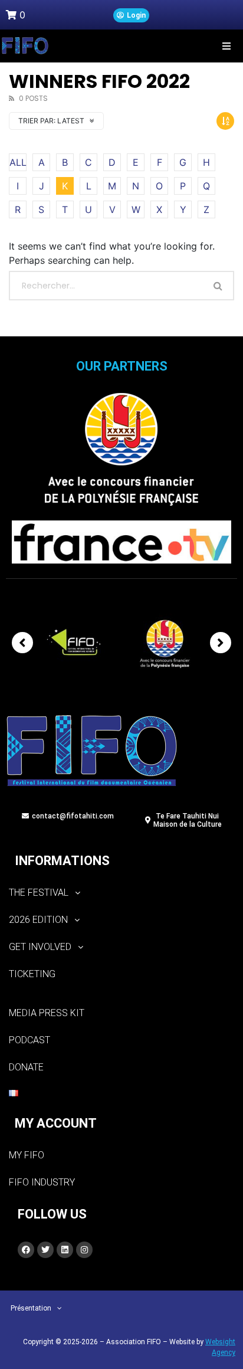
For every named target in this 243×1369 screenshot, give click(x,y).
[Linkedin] (65, 1250)
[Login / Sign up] (131, 15)
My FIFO (26, 1155)
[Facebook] (26, 1250)
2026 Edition (38, 919)
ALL (18, 162)
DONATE (26, 1067)
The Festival (38, 892)
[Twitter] (45, 1250)
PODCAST (29, 1040)
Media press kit (46, 1012)
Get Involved (40, 946)
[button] (226, 45)
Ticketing (32, 974)
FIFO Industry (42, 1182)
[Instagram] (84, 1250)
